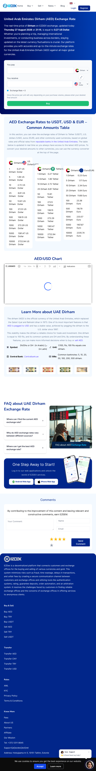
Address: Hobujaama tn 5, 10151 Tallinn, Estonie (26, 753)
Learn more (55, 766)
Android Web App (22, 482)
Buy (29, 6)
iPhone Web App (47, 482)
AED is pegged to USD (18, 325)
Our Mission (9, 737)
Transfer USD (10, 669)
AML (6, 685)
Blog (62, 6)
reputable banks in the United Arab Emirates (57, 141)
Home (20, 6)
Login (73, 8)
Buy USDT (9, 621)
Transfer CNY (10, 658)
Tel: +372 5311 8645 (13, 742)
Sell (39, 6)
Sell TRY (8, 632)
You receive (12, 78)
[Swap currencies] (81, 77)
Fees (6, 717)
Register (84, 8)
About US (8, 722)
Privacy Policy (10, 695)
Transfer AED (10, 653)
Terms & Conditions (13, 700)
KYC (6, 690)
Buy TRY (8, 616)
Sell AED (8, 627)
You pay (11, 64)
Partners (8, 727)
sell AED (78, 340)
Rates (51, 6)
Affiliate (7, 732)
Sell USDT (9, 637)
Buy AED (8, 611)
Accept (40, 766)
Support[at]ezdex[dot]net (16, 747)
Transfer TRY (10, 663)
